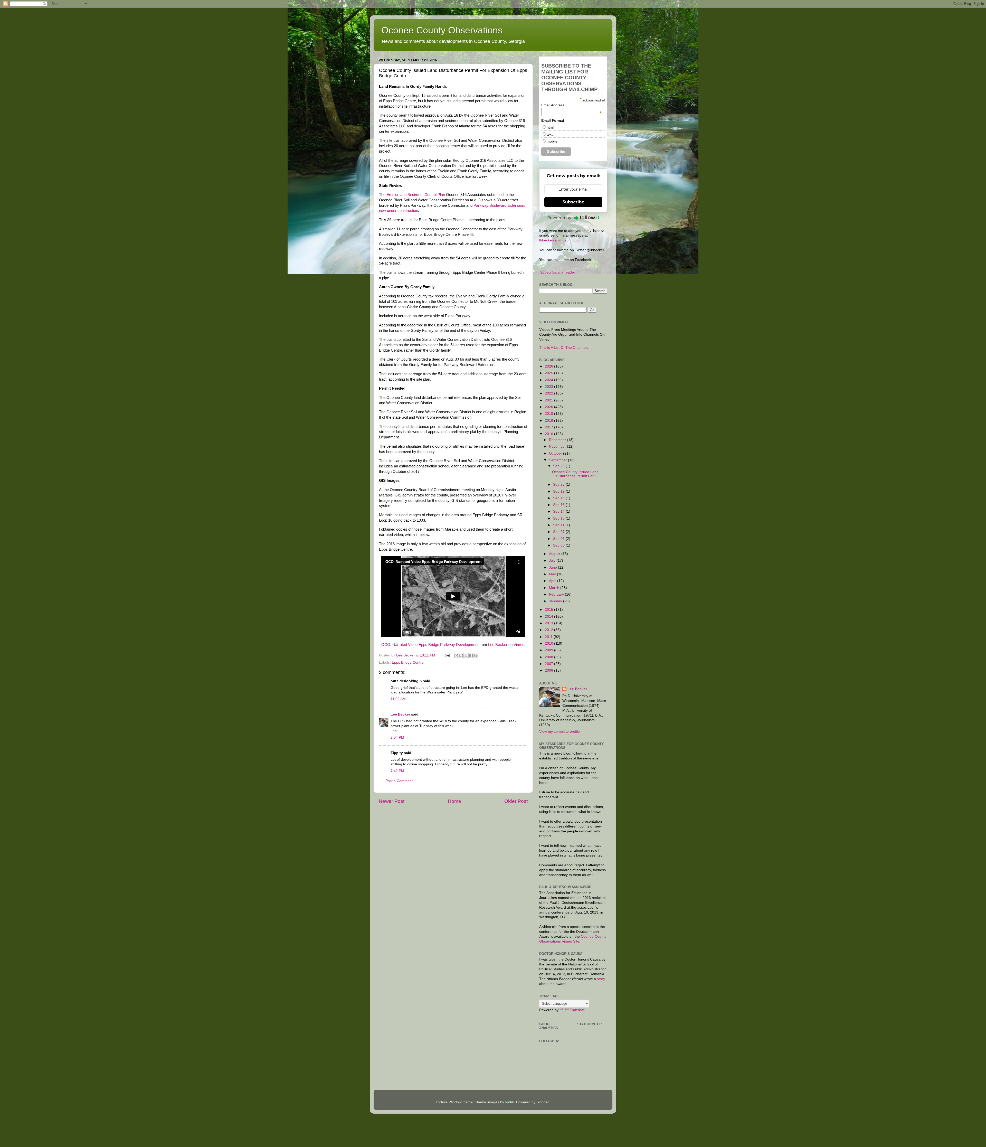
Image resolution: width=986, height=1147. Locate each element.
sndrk (509, 1102)
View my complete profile (559, 732)
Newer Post (391, 801)
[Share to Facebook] (470, 655)
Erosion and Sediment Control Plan (415, 195)
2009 (549, 650)
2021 (549, 400)
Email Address (571, 105)
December (558, 440)
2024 (549, 380)
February (557, 594)
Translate (577, 1010)
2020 (549, 407)
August (555, 554)
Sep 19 (559, 491)
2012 (549, 630)
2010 (549, 643)
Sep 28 (559, 466)
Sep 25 (559, 484)
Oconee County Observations (442, 30)
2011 (549, 637)
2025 (549, 373)
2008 (549, 657)
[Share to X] (466, 655)
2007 (549, 664)
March (554, 588)
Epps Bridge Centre (408, 662)
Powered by (559, 217)
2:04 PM (397, 737)
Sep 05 (559, 539)
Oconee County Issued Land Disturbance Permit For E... (576, 474)
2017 (549, 427)
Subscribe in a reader (557, 272)
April (553, 581)
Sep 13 (559, 518)
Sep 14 (559, 511)
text (550, 134)
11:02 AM (398, 699)
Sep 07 (559, 532)
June (553, 567)
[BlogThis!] (461, 655)
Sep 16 (559, 505)
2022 (549, 393)
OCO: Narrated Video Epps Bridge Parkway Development (429, 645)
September (558, 460)
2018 (549, 420)
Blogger (542, 1102)
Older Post (516, 801)
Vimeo (519, 645)
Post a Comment (399, 781)
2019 (549, 414)
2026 (549, 366)
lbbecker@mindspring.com (561, 240)
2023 (549, 387)
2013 (549, 623)
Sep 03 (559, 545)
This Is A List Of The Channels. (564, 348)
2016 (549, 434)
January (556, 601)
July (552, 560)
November (558, 446)
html (550, 127)
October (556, 453)
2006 (549, 670)
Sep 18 (559, 498)
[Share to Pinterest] (475, 655)
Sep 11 (559, 525)
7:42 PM (397, 771)
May (553, 574)
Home (454, 801)
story (601, 979)
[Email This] (456, 655)
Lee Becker (497, 645)
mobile (552, 141)
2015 (549, 610)
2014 (549, 616)
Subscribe (573, 202)
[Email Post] (447, 655)
